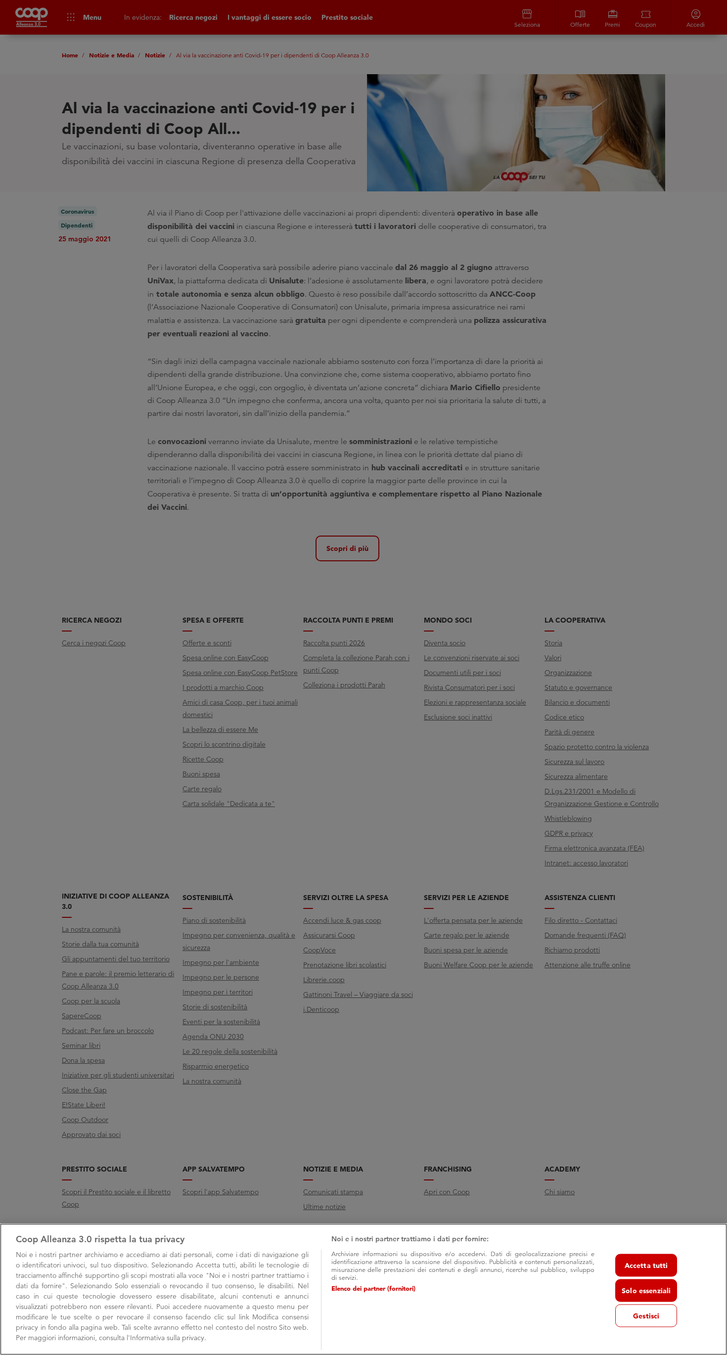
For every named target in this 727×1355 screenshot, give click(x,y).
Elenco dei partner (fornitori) (373, 1288)
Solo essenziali (646, 1290)
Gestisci (646, 1315)
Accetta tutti (646, 1265)
